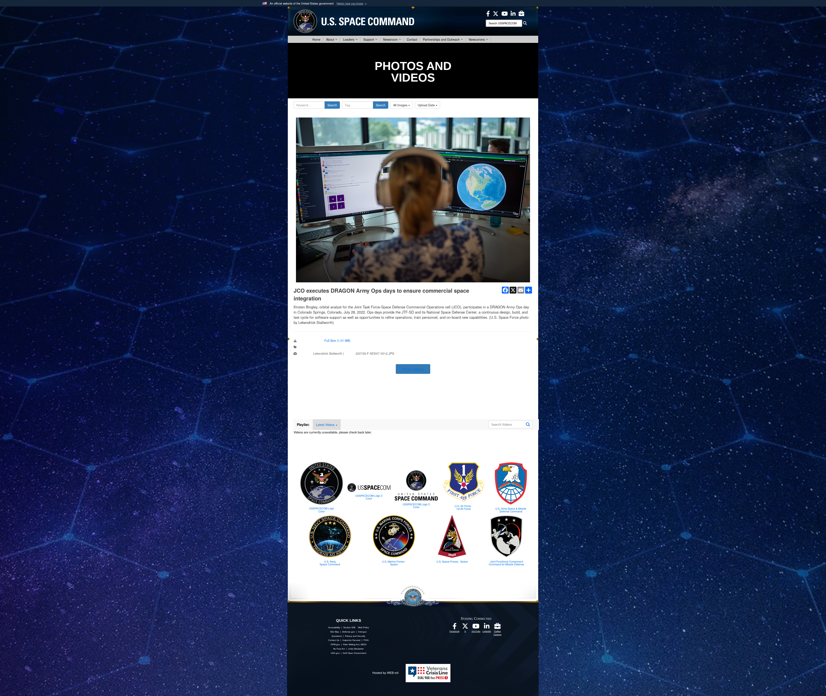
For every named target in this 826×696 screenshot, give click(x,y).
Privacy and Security (355, 636)
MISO (364, 644)
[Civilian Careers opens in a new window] (521, 13)
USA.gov (335, 653)
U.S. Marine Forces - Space (394, 563)
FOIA (366, 640)
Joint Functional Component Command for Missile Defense (506, 563)
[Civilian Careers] (497, 627)
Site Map (334, 632)
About (330, 39)
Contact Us (333, 640)
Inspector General (351, 640)
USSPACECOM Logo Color (321, 509)
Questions (337, 636)
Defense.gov (348, 632)
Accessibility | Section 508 (341, 627)
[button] (352, 3)
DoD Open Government (354, 653)
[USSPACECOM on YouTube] (504, 13)
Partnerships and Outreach (441, 39)
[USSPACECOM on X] (465, 627)
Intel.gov (362, 632)
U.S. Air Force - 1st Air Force (463, 507)
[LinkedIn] (486, 627)
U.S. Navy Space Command (330, 563)
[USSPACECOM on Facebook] (454, 627)
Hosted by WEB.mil (385, 672)
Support (368, 39)
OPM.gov (335, 644)
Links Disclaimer (356, 649)
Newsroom (390, 39)
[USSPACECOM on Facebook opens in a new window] (488, 13)
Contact (412, 39)
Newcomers (477, 39)
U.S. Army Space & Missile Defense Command (510, 510)
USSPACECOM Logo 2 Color (368, 497)
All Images (400, 105)
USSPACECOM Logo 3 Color (416, 505)
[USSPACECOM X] (495, 13)
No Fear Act (339, 649)
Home (316, 39)
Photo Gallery (413, 369)
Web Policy (363, 627)
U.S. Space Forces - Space (452, 561)
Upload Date (427, 105)
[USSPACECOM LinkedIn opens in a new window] (513, 13)
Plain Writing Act (351, 644)
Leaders (348, 39)
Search (332, 105)
